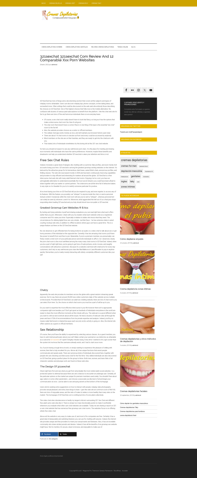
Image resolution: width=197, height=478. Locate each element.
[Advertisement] (119, 25)
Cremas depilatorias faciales (133, 391)
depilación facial (144, 166)
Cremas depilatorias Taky (129, 407)
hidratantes (146, 176)
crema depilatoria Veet (128, 415)
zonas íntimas (128, 186)
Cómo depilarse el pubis (131, 239)
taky (132, 181)
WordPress (117, 471)
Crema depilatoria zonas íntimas (135, 289)
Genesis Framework (105, 471)
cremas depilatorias (134, 160)
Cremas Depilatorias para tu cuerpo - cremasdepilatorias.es (59, 15)
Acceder (125, 471)
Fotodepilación (124, 176)
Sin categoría (53, 439)
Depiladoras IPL (149, 171)
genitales (135, 176)
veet (138, 182)
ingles (124, 181)
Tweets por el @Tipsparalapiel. (131, 132)
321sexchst (55, 340)
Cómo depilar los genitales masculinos (134, 403)
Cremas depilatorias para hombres (132, 411)
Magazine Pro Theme (90, 471)
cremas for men (129, 166)
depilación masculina (131, 171)
